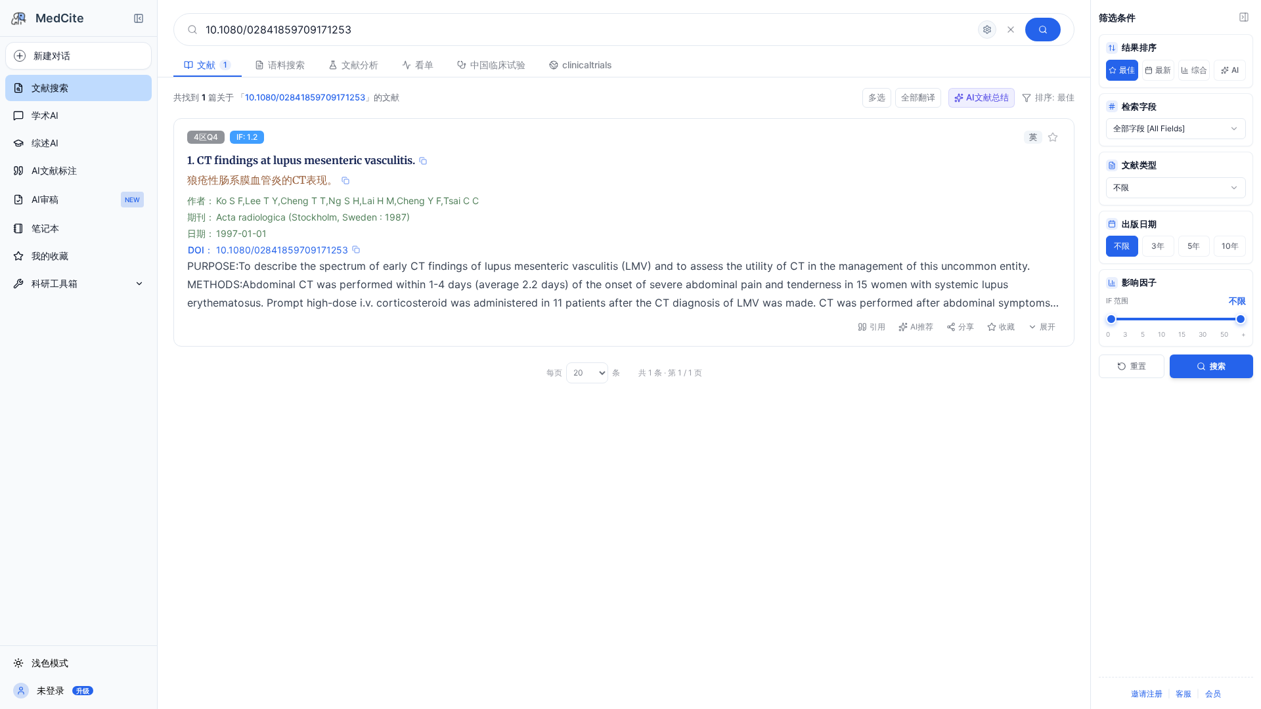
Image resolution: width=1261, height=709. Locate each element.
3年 (1157, 246)
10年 (1230, 246)
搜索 (1218, 366)
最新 (1163, 70)
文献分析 (360, 64)
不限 (1122, 246)
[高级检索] (987, 29)
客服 (1183, 693)
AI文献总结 (987, 97)
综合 (1199, 70)
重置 (1138, 366)
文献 (212, 64)
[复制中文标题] (345, 180)
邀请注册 (1146, 693)
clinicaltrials (587, 64)
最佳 (1127, 70)
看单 (424, 64)
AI (1235, 70)
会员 (1213, 693)
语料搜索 (286, 64)
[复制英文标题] (423, 161)
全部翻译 (918, 97)
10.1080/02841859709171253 (282, 249)
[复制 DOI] (356, 249)
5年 (1193, 246)
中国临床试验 (497, 64)
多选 (876, 97)
